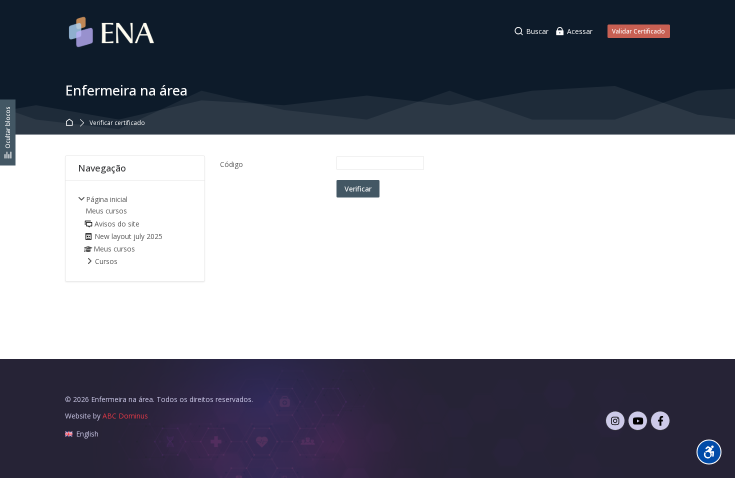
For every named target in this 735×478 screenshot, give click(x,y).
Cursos (106, 261)
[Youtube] (638, 420)
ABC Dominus (125, 415)
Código (231, 164)
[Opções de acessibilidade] (709, 452)
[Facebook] (660, 420)
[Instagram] (615, 420)
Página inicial (70, 123)
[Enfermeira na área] (112, 31)
